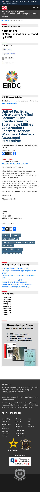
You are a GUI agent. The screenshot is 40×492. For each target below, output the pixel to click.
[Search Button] (33, 7)
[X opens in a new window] (7, 413)
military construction (12, 253)
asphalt (6, 235)
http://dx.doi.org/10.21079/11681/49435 (15, 163)
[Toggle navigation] (36, 7)
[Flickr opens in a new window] (19, 413)
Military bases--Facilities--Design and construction (18, 244)
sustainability (9, 249)
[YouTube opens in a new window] (11, 413)
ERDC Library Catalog (9, 103)
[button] (10, 4)
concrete (16, 235)
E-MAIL (10, 159)
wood (19, 249)
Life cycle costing (10, 239)
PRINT (4, 159)
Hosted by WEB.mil (19, 455)
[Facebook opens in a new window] (3, 413)
